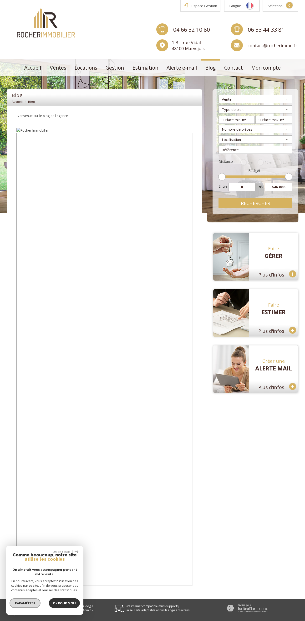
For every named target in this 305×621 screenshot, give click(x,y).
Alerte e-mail (182, 67)
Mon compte (266, 67)
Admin (86, 610)
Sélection (275, 5)
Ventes (58, 67)
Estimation (145, 67)
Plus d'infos (276, 274)
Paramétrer (25, 603)
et (261, 186)
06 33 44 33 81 (266, 29)
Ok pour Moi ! (64, 603)
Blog (210, 67)
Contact (233, 67)
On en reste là (62, 551)
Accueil (32, 67)
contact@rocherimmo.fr (272, 45)
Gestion (115, 67)
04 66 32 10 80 (191, 29)
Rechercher (255, 203)
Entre (223, 186)
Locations (86, 67)
